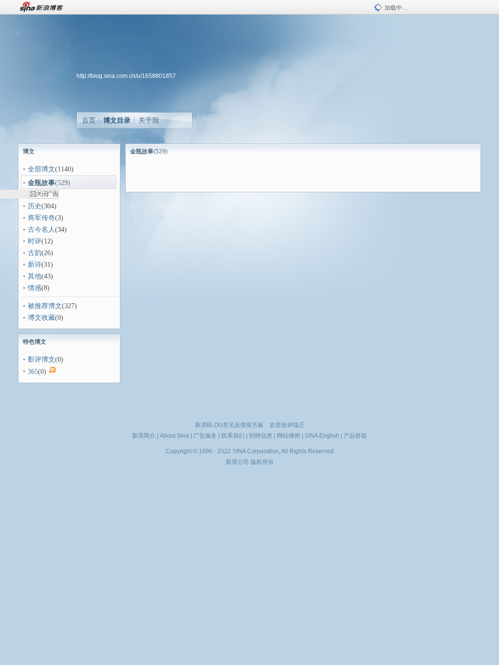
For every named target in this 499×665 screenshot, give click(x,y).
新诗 (34, 264)
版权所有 (262, 462)
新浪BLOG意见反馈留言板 (229, 425)
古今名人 (41, 229)
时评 (34, 241)
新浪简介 (143, 435)
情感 (34, 288)
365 (33, 371)
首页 (89, 120)
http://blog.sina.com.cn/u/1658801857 (126, 76)
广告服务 (205, 435)
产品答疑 (355, 435)
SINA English (322, 435)
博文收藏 (41, 317)
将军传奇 (41, 218)
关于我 (148, 120)
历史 (34, 206)
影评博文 (41, 359)
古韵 (34, 253)
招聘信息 (260, 435)
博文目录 (117, 120)
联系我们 (233, 435)
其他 (34, 276)
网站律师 (288, 435)
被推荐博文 (45, 306)
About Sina (174, 435)
